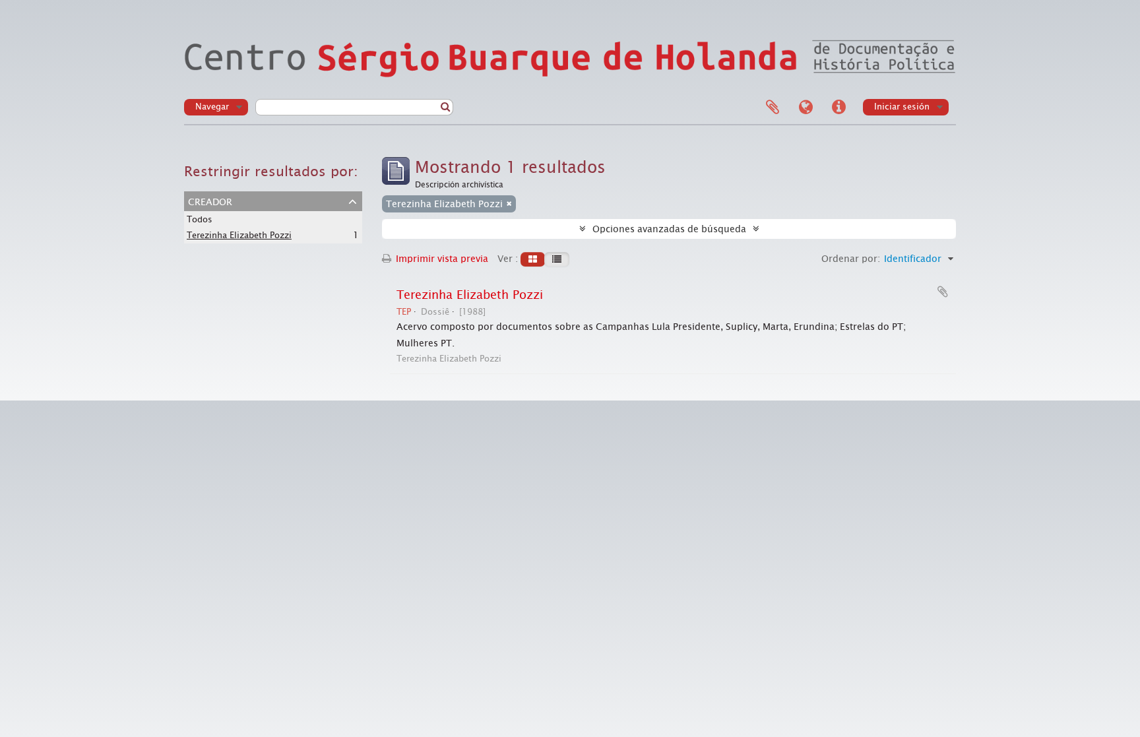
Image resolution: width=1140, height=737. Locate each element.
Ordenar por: (850, 258)
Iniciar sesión (902, 107)
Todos (199, 219)
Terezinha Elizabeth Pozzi (239, 235)
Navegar (212, 107)
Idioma (805, 107)
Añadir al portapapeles (942, 291)
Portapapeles (772, 107)
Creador (210, 200)
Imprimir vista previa (440, 258)
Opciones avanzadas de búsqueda (669, 229)
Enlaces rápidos (838, 107)
